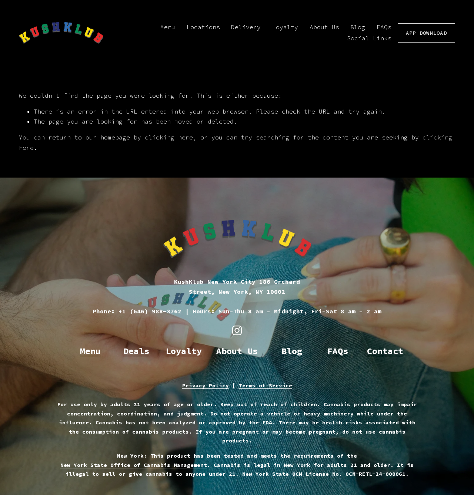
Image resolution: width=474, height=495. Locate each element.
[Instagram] (237, 330)
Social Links (369, 38)
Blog (357, 27)
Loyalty (285, 27)
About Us (324, 27)
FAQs (384, 27)
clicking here (169, 137)
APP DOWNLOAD (426, 33)
